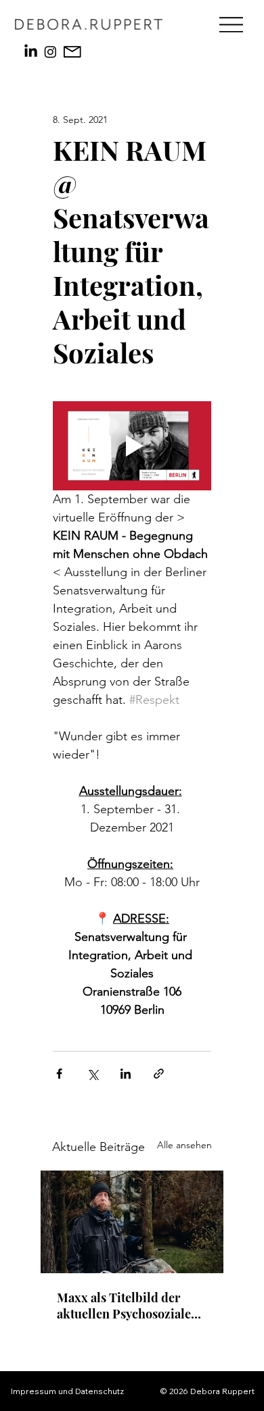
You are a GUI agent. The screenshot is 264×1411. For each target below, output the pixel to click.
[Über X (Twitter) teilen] (92, 1073)
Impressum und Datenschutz (67, 1391)
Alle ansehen (184, 1145)
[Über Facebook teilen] (59, 1073)
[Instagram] (50, 51)
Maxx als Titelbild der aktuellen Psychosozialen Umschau (127, 1305)
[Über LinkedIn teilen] (125, 1073)
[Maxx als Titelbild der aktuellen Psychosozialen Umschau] (132, 1222)
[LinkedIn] (31, 51)
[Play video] (132, 445)
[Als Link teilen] (158, 1073)
